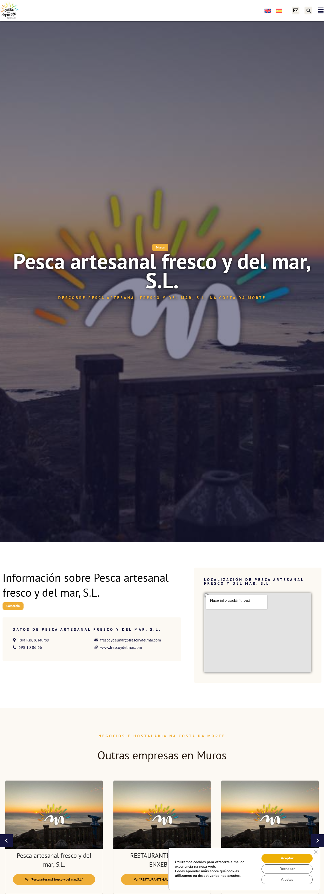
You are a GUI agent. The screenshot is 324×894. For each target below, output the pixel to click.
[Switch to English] (267, 10)
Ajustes (287, 879)
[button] (308, 10)
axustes (233, 876)
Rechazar (287, 868)
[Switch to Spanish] (279, 10)
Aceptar (287, 858)
